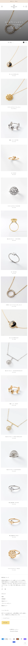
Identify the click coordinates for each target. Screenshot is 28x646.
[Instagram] (5, 589)
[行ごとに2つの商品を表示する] (26, 42)
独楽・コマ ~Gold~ (14, 403)
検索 (3, 596)
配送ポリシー (4, 605)
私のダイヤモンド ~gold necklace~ (14, 436)
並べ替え (10, 42)
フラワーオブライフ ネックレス (14, 107)
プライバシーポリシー (6, 603)
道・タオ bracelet (14, 337)
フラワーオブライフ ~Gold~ (14, 568)
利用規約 (3, 598)
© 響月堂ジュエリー (14, 629)
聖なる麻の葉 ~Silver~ (14, 502)
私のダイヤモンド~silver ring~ (14, 469)
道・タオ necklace (14, 74)
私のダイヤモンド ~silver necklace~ (14, 370)
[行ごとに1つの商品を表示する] (23, 42)
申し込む (6, 622)
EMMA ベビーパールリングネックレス (14, 304)
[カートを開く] (26, 6)
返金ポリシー (4, 601)
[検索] (23, 6)
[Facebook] (2, 589)
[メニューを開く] (2, 6)
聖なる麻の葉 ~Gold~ (14, 535)
